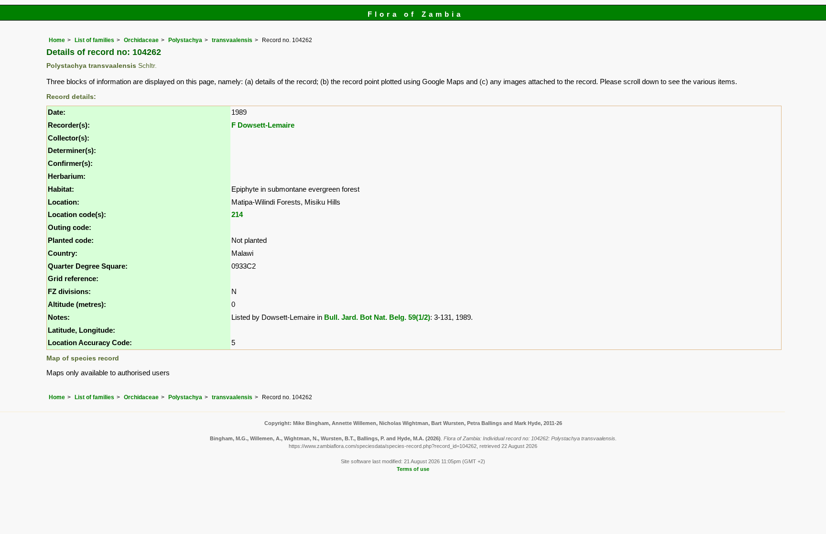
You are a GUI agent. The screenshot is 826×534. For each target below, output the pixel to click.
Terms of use (413, 469)
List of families (94, 40)
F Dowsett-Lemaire (262, 125)
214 (237, 214)
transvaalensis (232, 40)
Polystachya (185, 40)
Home (57, 40)
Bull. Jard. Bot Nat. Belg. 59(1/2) (377, 317)
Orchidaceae (141, 40)
